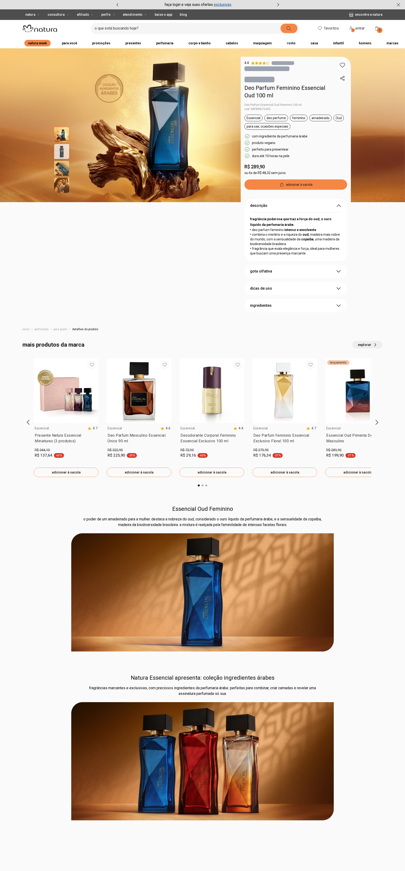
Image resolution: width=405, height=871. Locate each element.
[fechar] (398, 5)
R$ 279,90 (261, 450)
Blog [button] (183, 14)
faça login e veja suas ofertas (189, 4)
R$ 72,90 (187, 450)
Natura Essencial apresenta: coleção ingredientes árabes (202, 842)
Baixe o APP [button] (163, 14)
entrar (359, 29)
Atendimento (132, 14)
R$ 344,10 (42, 450)
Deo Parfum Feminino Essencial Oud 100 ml (284, 92)
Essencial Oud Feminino (202, 673)
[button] (342, 65)
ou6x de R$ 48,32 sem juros (265, 173)
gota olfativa (261, 271)
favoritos (331, 28)
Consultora (56, 14)
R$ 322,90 (115, 450)
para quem (60, 329)
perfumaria (41, 329)
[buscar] (289, 28)
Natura (30, 14)
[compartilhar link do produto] (342, 78)
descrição (258, 205)
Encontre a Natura (368, 14)
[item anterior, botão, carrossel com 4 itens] (117, 4)
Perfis (106, 14)
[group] (198, 5)
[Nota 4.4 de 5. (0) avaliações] (283, 63)
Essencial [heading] (42, 428)
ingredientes (261, 305)
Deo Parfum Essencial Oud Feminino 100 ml (273, 104)
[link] (66, 439)
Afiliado (83, 14)
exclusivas (222, 4)
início (26, 329)
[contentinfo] (93, 428)
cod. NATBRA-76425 (257, 109)
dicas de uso (261, 288)
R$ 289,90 (254, 167)
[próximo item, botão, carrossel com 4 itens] (278, 4)
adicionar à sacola (66, 472)
